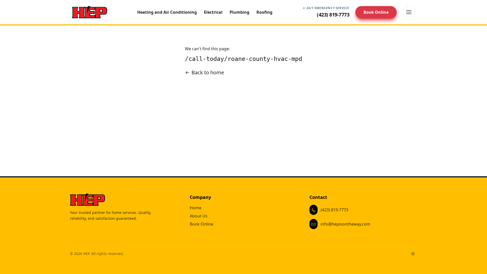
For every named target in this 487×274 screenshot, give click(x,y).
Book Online (376, 12)
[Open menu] (409, 12)
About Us (198, 216)
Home (195, 208)
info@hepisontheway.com (345, 224)
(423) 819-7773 (334, 210)
